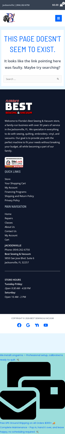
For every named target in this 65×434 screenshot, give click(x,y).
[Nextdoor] (37, 325)
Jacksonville (9, 5)
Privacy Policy (12, 200)
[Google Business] (28, 325)
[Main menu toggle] (58, 18)
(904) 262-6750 (23, 5)
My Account (11, 187)
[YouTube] (46, 325)
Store (7, 179)
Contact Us (10, 231)
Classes (9, 222)
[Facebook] (19, 325)
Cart (7, 239)
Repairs (9, 218)
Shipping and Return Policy (19, 196)
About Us (10, 226)
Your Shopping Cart (15, 183)
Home (8, 214)
